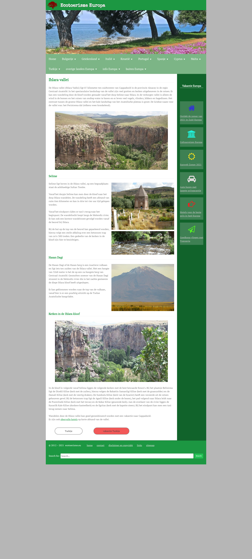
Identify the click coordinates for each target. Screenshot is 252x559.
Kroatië (125, 59)
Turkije (53, 69)
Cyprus (178, 59)
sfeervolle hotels (69, 419)
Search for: (54, 455)
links (139, 445)
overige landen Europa (80, 69)
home (90, 445)
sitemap (150, 445)
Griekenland (89, 59)
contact (100, 445)
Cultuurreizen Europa (191, 142)
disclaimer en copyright (120, 445)
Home (52, 59)
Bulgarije (67, 59)
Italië (108, 59)
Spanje (161, 59)
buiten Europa (135, 69)
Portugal (143, 59)
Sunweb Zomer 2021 (191, 164)
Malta (194, 59)
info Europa (110, 69)
